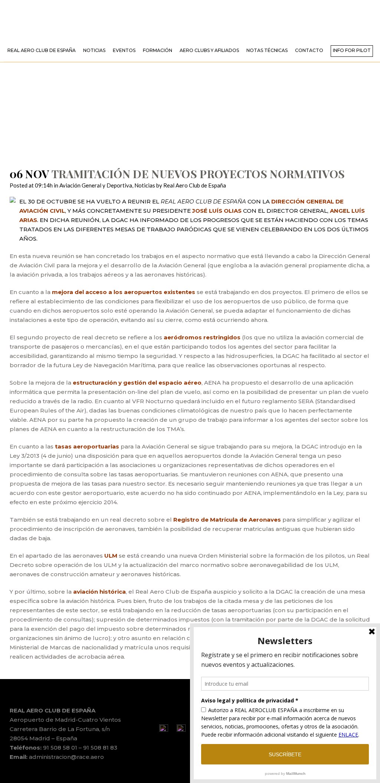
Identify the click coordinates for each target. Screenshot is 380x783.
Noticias (144, 185)
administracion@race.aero (66, 756)
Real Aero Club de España (194, 185)
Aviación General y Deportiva (95, 185)
